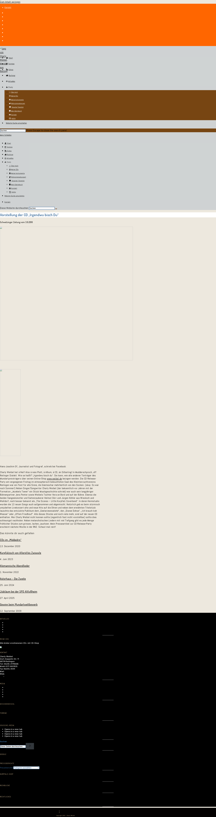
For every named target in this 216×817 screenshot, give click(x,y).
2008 (87, 789)
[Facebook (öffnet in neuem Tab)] (5, 13)
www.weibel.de (54, 478)
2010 (77, 789)
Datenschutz (5, 800)
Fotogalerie (9, 690)
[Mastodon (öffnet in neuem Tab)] (5, 40)
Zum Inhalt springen (10, 1)
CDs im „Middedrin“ (10, 540)
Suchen (3, 741)
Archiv (7, 692)
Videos (7, 687)
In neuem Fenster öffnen (11, 778)
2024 (7, 789)
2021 (22, 789)
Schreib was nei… (8, 708)
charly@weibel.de (13, 671)
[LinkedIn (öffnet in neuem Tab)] (5, 25)
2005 (102, 789)
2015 (52, 789)
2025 (2, 789)
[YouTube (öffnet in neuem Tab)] (5, 29)
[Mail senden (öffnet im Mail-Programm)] (5, 36)
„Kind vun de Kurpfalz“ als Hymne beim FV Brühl (26, 622)
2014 (57, 789)
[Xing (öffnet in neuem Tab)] (5, 33)
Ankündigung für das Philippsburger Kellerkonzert (27, 625)
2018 (36, 789)
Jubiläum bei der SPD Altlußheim (18, 591)
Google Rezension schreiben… (14, 758)
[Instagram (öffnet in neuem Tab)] (5, 21)
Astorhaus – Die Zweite (13, 578)
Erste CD (109, 789)
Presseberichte (6, 767)
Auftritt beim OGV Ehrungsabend (19, 627)
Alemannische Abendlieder (15, 565)
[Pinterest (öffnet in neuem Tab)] (5, 17)
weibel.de (10, 674)
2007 (92, 789)
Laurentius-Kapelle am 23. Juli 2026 (20, 629)
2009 (81, 789)
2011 (72, 789)
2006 (97, 789)
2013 (62, 789)
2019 (32, 789)
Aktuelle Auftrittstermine (12, 717)
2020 (27, 789)
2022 (17, 789)
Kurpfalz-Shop (11, 696)
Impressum (5, 803)
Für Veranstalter (11, 676)
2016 (47, 789)
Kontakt (7, 7)
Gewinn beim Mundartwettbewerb (19, 604)
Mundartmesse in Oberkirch (17, 631)
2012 (66, 789)
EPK (1, 676)
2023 (12, 789)
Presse (7, 694)
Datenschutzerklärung (69, 813)
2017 (42, 789)
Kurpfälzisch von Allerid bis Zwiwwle (20, 552)
